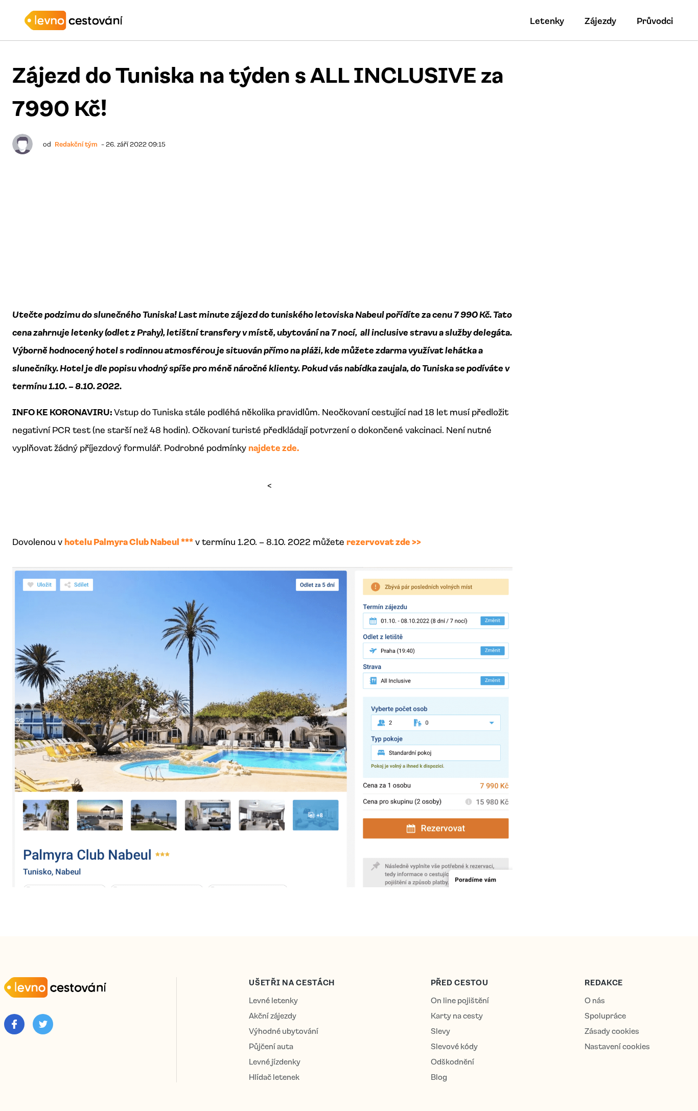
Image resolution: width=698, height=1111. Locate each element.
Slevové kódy (454, 1046)
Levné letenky (273, 1000)
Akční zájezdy (272, 1016)
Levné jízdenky (274, 1062)
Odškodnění (452, 1062)
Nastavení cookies (617, 1046)
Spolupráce (605, 1016)
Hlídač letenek (274, 1077)
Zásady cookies (612, 1031)
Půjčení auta (271, 1046)
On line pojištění (460, 1000)
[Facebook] (14, 1024)
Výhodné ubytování (283, 1031)
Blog (439, 1077)
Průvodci (655, 20)
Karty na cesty (457, 1016)
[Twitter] (43, 1024)
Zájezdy (600, 20)
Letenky (547, 20)
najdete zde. (274, 447)
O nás (595, 1000)
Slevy (440, 1031)
